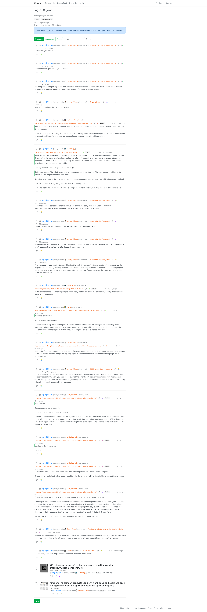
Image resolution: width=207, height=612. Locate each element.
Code (156, 608)
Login (161, 3)
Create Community (76, 3)
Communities (50, 3)
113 (53, 594)
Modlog (133, 608)
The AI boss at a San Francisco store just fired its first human (55, 152)
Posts (59, 39)
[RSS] (90, 39)
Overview (39, 39)
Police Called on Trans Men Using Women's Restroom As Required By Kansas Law (63, 123)
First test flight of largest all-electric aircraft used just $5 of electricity (58, 289)
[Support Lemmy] (86, 3)
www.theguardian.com (58, 570)
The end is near (95, 102)
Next (37, 601)
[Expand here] (44, 586)
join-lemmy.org (166, 608)
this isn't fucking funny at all (100, 200)
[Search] (156, 3)
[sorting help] (86, 39)
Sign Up (169, 3)
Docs (150, 608)
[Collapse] (36, 45)
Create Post (62, 3)
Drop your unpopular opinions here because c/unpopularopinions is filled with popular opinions (67, 346)
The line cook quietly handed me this (103, 45)
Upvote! (38, 3)
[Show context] (118, 45)
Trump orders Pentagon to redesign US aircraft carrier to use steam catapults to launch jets (66, 310)
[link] (122, 45)
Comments (49, 39)
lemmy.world (54, 588)
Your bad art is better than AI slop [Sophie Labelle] (105, 529)
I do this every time (88, 551)
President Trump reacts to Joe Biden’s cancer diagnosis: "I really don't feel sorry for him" (65, 398)
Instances (142, 608)
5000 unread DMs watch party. (101, 369)
